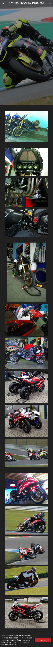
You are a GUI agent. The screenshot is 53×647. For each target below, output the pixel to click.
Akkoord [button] (43, 640)
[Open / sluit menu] (50, 2)
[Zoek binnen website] (2, 2)
